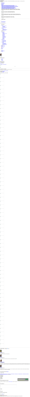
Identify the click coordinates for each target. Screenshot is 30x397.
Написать (6, 348)
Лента (2, 59)
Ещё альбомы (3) (9, 374)
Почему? (8, 371)
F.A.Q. (2, 395)
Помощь (1, 395)
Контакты (6, 395)
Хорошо (26, 379)
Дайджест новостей (3, 19)
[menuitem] (5, 21)
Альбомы (2, 60)
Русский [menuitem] (2, 21)
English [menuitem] (4, 21)
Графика (1, 63)
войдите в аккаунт (10, 381)
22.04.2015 (4, 71)
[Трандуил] (3, 64)
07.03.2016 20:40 (2, 362)
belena (1, 367)
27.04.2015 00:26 (2, 357)
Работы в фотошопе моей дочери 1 (4, 374)
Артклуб (3, 30)
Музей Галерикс (3, 24)
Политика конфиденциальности (21, 380)
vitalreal (1, 352)
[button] (2, 2)
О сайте (4, 395)
